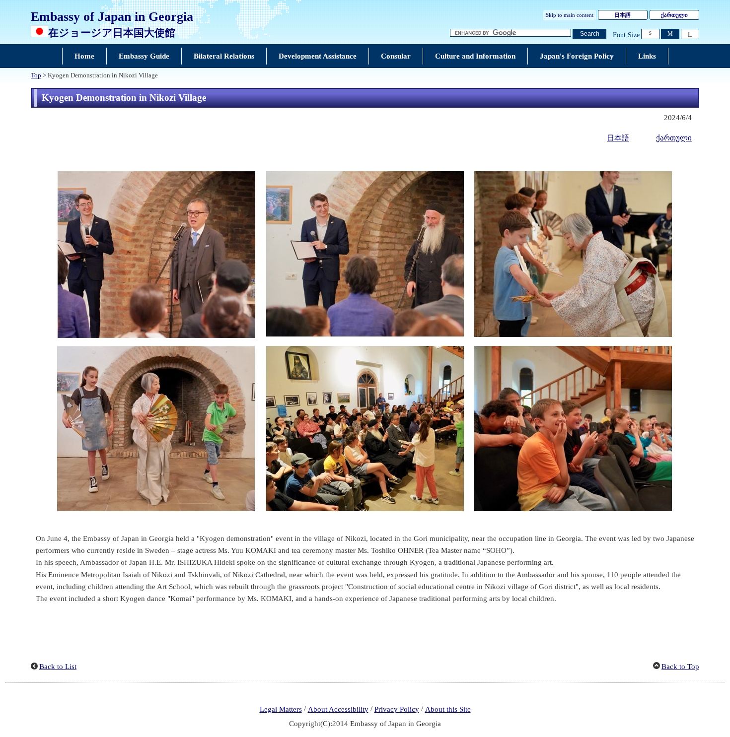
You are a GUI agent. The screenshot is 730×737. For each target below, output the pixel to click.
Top (36, 75)
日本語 (622, 15)
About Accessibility (338, 709)
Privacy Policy (396, 709)
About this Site (448, 709)
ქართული (674, 15)
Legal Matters (281, 709)
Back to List (57, 666)
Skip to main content (569, 15)
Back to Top (680, 666)
